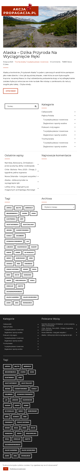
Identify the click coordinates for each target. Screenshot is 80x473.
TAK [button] (5, 469)
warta (8, 280)
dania (33, 213)
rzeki (8, 275)
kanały (9, 236)
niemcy (8, 258)
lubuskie (9, 247)
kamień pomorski (22, 230)
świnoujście (27, 303)
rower (25, 269)
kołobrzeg (20, 236)
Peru (18, 264)
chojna (24, 213)
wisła (32, 280)
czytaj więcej (11, 91)
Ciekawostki (47, 112)
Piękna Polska (48, 116)
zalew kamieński (12, 297)
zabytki (20, 286)
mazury (34, 247)
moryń (8, 252)
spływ (17, 275)
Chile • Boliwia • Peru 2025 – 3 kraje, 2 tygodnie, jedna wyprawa (20, 171)
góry (21, 219)
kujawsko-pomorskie (14, 241)
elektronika (10, 219)
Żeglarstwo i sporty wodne (55, 123)
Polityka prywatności (18, 469)
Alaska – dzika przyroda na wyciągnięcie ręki (30, 54)
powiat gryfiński (12, 269)
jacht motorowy (12, 224)
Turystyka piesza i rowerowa (37, 62)
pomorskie (28, 264)
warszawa (27, 275)
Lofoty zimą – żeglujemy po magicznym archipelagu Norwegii (20, 188)
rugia (34, 269)
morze (17, 252)
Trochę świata (20, 62)
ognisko (9, 264)
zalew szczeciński (30, 297)
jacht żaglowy (28, 224)
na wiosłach (29, 252)
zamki (8, 303)
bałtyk (18, 208)
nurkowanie (20, 258)
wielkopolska (20, 280)
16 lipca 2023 (8, 62)
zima (16, 303)
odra (31, 258)
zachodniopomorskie (14, 291)
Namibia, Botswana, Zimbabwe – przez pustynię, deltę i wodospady (20, 164)
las (27, 241)
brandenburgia (12, 213)
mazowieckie (22, 247)
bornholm (29, 208)
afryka (9, 208)
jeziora (9, 230)
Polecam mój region (51, 127)
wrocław (9, 286)
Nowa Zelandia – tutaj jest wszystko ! (21, 176)
